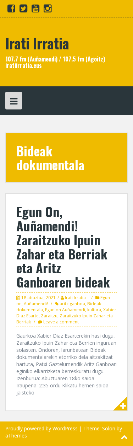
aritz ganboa (72, 304)
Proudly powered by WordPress (41, 428)
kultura (94, 310)
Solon (108, 428)
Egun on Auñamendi (65, 310)
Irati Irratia (37, 43)
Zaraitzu (49, 316)
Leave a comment (61, 322)
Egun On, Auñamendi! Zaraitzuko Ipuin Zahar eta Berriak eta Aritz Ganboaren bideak (63, 246)
